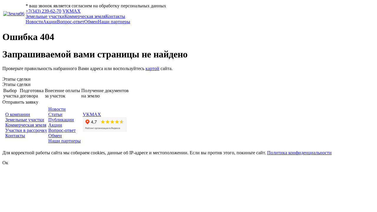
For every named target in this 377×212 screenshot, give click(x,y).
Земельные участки (45, 16)
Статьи (55, 114)
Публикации (61, 119)
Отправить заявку (20, 102)
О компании (17, 114)
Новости (34, 21)
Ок (5, 162)
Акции (50, 21)
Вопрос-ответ (70, 21)
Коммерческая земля (85, 16)
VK (66, 11)
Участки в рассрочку (26, 130)
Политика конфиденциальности (299, 152)
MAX (75, 11)
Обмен (91, 21)
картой (152, 68)
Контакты (115, 16)
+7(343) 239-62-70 (43, 11)
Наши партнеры (114, 21)
